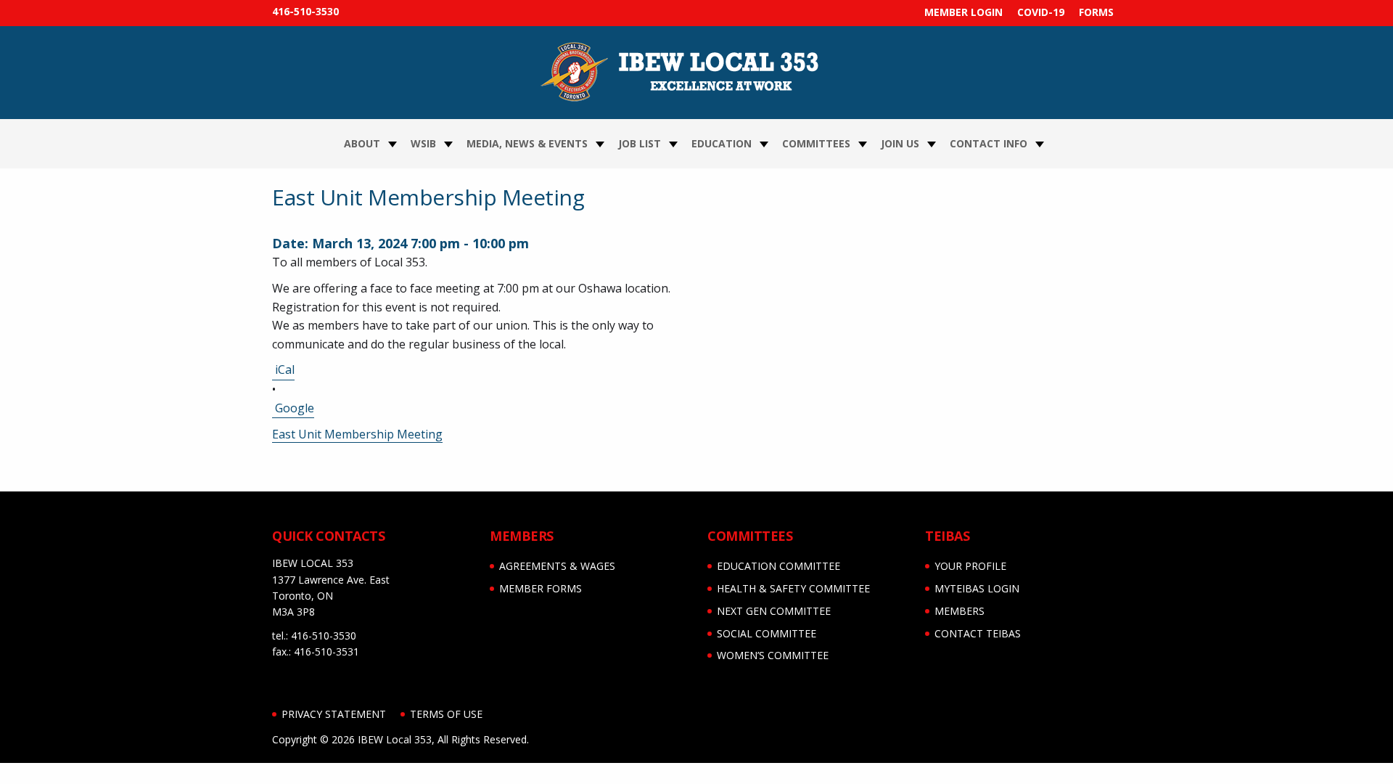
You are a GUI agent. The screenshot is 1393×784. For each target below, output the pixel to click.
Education (721, 143)
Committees (816, 143)
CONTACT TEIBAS (977, 633)
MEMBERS (959, 611)
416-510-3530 (305, 11)
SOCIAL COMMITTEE (766, 633)
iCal (285, 369)
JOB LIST (639, 143)
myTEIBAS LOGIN (976, 588)
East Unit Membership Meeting (357, 434)
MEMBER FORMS (540, 588)
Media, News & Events (527, 143)
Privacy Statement (334, 714)
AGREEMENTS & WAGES (557, 566)
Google (294, 408)
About (362, 143)
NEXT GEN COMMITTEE (774, 611)
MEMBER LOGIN (963, 12)
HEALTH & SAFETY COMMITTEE (793, 588)
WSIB (423, 143)
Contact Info (988, 143)
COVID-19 (1040, 12)
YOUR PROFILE (970, 566)
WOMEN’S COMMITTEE (773, 655)
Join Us (900, 143)
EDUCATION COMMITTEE (778, 566)
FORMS (1096, 12)
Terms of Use (446, 714)
